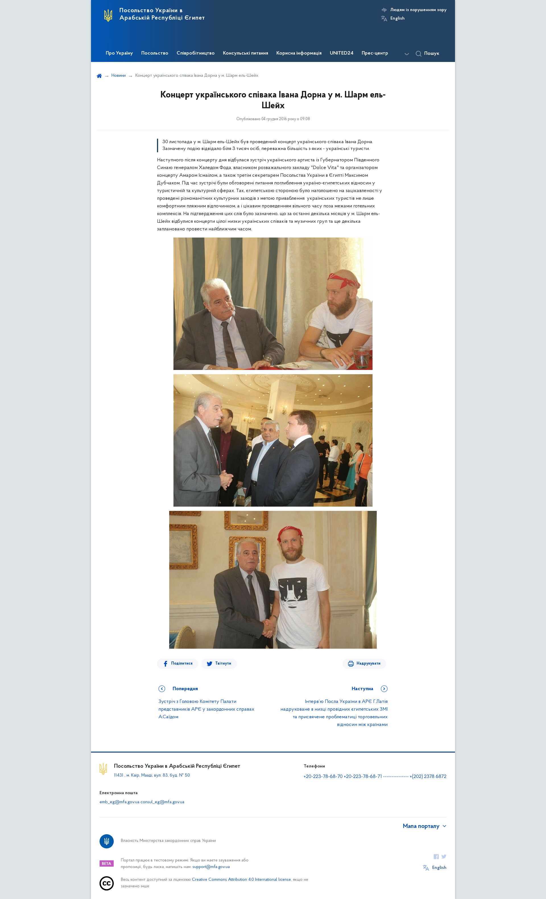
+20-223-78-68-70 (324, 776)
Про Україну (119, 53)
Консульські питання (245, 53)
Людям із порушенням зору (418, 10)
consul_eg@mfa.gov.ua (162, 802)
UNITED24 (341, 53)
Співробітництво (196, 53)
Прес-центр (375, 53)
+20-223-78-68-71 (363, 776)
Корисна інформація (299, 53)
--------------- (396, 776)
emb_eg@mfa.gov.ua (119, 802)
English (397, 18)
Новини (118, 75)
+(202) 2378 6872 (428, 776)
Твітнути (223, 663)
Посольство (154, 53)
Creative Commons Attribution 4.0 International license (241, 880)
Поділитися (182, 663)
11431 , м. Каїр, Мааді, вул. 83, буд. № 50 (152, 775)
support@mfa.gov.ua (211, 867)
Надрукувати (368, 663)
